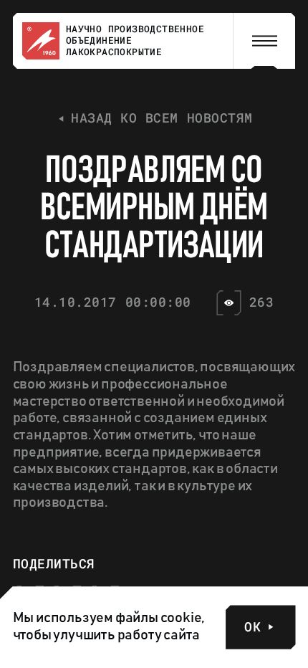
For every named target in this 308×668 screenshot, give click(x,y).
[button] (264, 41)
